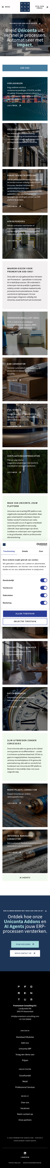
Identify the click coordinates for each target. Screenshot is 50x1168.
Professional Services (25, 1087)
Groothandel (25, 1075)
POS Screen (14, 410)
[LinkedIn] (25, 1153)
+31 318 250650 (25, 1019)
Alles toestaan (25, 614)
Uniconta (25, 1031)
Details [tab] (25, 551)
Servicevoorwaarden (32, 1163)
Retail (25, 1081)
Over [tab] (41, 551)
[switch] (43, 588)
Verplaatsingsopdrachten (23, 456)
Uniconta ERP (25, 1048)
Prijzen (25, 1060)
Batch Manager (16, 693)
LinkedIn (25, 1157)
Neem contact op (25, 1114)
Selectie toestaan (25, 621)
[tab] (25, 68)
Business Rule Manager (21, 647)
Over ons (25, 1102)
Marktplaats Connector (22, 789)
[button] (6, 6)
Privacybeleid (15, 1163)
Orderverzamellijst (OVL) (23, 317)
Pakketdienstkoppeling (22, 175)
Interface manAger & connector (20, 837)
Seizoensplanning (18, 129)
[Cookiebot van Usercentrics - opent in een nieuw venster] (36, 544)
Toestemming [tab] (9, 551)
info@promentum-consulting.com (25, 1016)
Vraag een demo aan (25, 1054)
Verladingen (15, 83)
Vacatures (25, 1108)
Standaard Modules (25, 1037)
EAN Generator (16, 363)
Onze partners (25, 1119)
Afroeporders (16, 221)
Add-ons (25, 1042)
